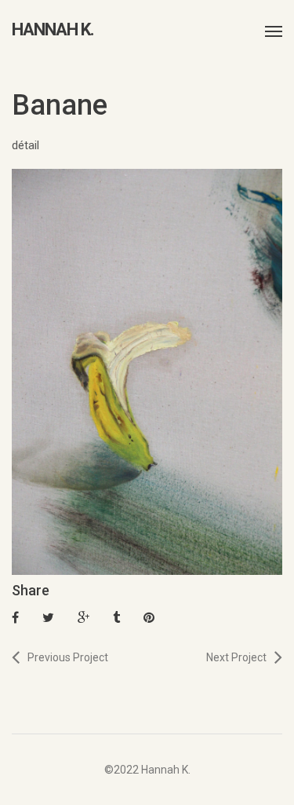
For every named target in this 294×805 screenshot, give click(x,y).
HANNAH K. (53, 29)
